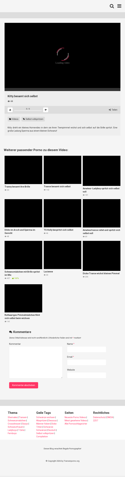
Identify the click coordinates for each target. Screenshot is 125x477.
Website (71, 370)
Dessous (52, 420)
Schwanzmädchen (17, 420)
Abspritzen (41, 420)
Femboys (12, 433)
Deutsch (52, 430)
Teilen (114, 110)
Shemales (13, 417)
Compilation (42, 436)
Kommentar (15, 344)
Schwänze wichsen (45, 417)
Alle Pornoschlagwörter (76, 423)
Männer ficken (43, 423)
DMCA (110, 417)
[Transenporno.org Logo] (25, 6)
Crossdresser (14, 423)
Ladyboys (12, 430)
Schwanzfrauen (15, 427)
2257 (95, 420)
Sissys (25, 423)
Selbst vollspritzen (34, 119)
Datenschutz (99, 417)
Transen (23, 417)
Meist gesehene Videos (76, 420)
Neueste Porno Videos (75, 417)
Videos (14, 119)
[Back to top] (115, 468)
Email (70, 357)
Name (70, 344)
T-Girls (21, 430)
